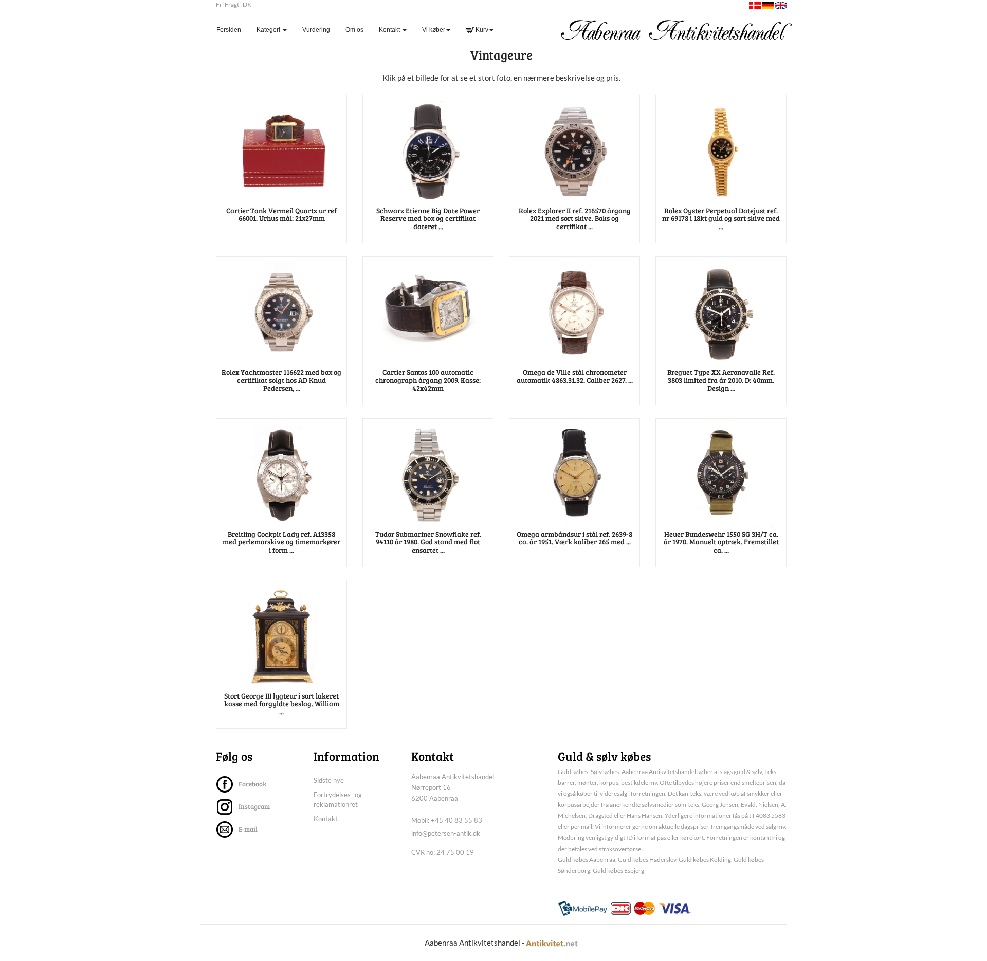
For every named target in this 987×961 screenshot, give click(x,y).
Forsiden (232, 29)
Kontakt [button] (390, 29)
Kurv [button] (481, 29)
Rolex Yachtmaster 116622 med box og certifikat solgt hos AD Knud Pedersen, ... (281, 380)
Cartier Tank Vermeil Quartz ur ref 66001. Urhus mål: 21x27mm (281, 214)
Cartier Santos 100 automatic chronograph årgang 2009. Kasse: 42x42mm (428, 380)
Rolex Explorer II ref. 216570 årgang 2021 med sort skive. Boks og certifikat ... (575, 218)
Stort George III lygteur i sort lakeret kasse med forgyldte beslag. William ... (281, 704)
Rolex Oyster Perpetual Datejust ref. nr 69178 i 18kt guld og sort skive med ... (721, 218)
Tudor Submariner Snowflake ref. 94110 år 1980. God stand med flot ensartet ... (428, 542)
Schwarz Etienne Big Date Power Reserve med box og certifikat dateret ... (428, 218)
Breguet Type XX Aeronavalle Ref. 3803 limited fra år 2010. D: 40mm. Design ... (721, 380)
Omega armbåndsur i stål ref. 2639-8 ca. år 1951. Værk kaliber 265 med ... (574, 538)
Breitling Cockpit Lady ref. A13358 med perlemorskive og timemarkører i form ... (281, 542)
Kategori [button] (269, 29)
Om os (354, 29)
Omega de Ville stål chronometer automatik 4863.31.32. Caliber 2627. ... (575, 376)
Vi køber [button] (433, 29)
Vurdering (316, 29)
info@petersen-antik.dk (445, 833)
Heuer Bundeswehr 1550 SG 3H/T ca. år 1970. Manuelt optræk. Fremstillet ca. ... (721, 542)
